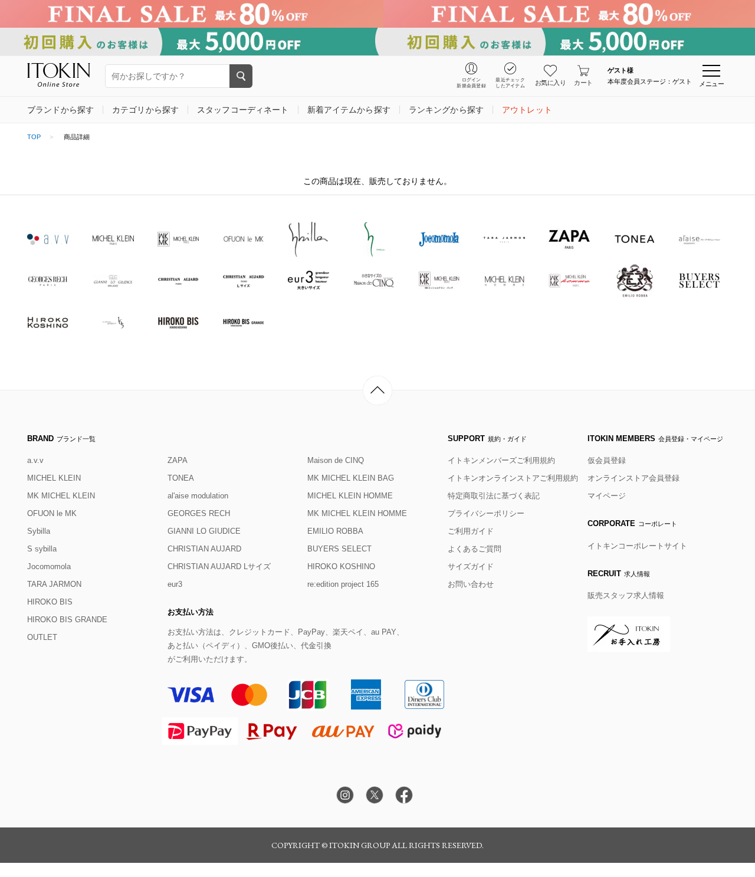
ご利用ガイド (471, 531)
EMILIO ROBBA (335, 531)
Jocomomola (49, 566)
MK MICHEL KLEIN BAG (350, 478)
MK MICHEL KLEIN (61, 495)
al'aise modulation (198, 495)
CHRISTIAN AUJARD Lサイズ (219, 566)
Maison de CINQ (335, 460)
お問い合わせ (471, 584)
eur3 (175, 584)
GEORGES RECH (199, 513)
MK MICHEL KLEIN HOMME (357, 513)
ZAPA (178, 460)
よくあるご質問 (474, 548)
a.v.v (35, 460)
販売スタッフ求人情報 (625, 595)
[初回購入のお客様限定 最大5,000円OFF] (377, 41)
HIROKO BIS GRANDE (67, 619)
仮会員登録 (606, 460)
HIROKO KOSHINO (341, 566)
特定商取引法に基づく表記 (494, 495)
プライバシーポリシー (486, 513)
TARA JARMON (54, 584)
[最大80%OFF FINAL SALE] (377, 14)
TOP (34, 136)
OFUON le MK (52, 513)
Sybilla (38, 531)
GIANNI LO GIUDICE (204, 531)
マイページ (606, 495)
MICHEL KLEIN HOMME (350, 495)
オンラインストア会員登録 (633, 478)
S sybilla (42, 548)
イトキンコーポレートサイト (637, 545)
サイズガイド (471, 566)
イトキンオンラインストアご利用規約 (513, 478)
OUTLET (42, 637)
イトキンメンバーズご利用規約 (501, 460)
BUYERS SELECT (339, 548)
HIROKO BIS (50, 601)
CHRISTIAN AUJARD (204, 548)
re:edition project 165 (343, 584)
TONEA (181, 478)
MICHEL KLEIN (54, 478)
